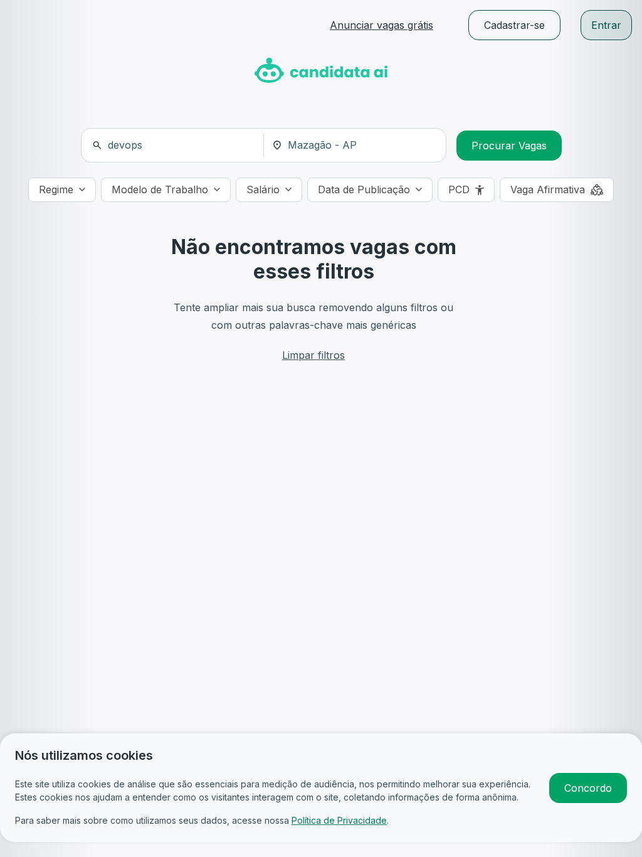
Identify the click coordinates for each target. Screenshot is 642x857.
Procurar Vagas (509, 145)
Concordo (588, 788)
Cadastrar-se (514, 25)
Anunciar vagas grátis (381, 25)
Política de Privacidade (339, 820)
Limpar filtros (313, 355)
